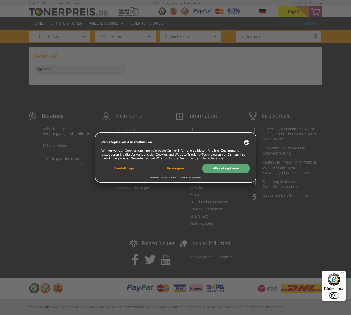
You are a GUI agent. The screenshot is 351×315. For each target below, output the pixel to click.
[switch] (334, 295)
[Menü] (343, 274)
